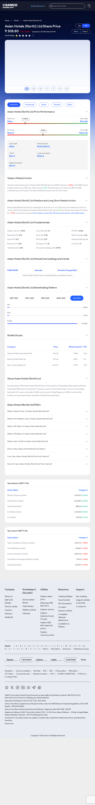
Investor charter (65, 610)
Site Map (36, 671)
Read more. (9, 724)
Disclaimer (9, 671)
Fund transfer (64, 600)
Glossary (26, 613)
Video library (28, 606)
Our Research (39, 6)
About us (9, 596)
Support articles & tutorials (83, 601)
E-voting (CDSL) (11, 677)
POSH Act (82, 674)
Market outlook (29, 610)
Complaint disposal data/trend (63, 617)
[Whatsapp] (39, 688)
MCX (52, 674)
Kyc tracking (81, 596)
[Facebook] (7, 688)
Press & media (11, 606)
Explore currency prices (47, 633)
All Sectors (67, 649)
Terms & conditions (23, 671)
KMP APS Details (9, 601)
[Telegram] (34, 688)
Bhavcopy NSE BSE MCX (46, 604)
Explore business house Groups (47, 616)
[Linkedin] (23, 688)
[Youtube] (28, 688)
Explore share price (46, 597)
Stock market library (28, 601)
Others (45, 649)
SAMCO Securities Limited (15, 695)
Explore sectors (47, 609)
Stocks (16, 21)
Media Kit (9, 617)
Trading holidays (65, 596)
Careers (8, 610)
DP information (65, 603)
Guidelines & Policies (63, 625)
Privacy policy (61, 671)
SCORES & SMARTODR (66, 674)
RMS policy (73, 671)
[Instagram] (17, 688)
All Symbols (55, 649)
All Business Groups (81, 649)
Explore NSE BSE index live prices (46, 625)
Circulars (62, 607)
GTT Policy (9, 674)
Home (7, 21)
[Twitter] (12, 688)
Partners (8, 613)
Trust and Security (23, 674)
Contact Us (81, 606)
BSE (50, 671)
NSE (44, 671)
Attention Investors (40, 674)
